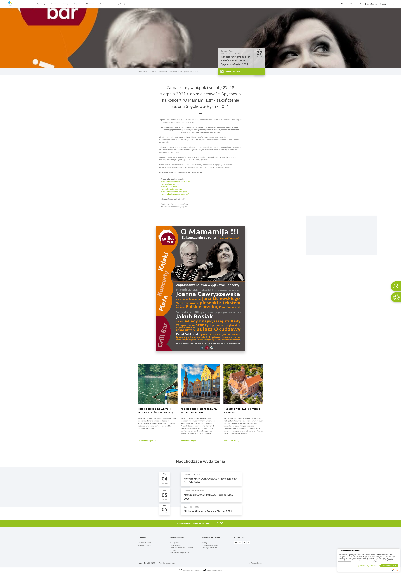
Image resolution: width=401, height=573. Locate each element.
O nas (102, 4)
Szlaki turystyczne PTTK (210, 545)
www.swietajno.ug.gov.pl (170, 184)
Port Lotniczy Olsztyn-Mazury (179, 553)
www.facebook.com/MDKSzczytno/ (174, 191)
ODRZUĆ (363, 566)
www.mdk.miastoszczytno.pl (171, 189)
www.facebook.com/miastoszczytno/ (175, 194)
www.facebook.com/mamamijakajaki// (175, 181)
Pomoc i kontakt (256, 563)
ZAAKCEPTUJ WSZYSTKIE (389, 566)
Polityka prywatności (167, 563)
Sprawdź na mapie (232, 71)
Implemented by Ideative (214, 570)
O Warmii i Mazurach (144, 543)
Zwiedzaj (54, 4)
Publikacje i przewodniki (209, 548)
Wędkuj (204, 543)
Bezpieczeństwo (175, 545)
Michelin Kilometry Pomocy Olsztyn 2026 (208, 511)
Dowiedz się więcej (145, 441)
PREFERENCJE (374, 566)
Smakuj (65, 4)
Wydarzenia (90, 4)
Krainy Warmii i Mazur (144, 545)
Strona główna (142, 72)
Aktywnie (77, 4)
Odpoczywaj (41, 4)
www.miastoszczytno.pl (170, 186)
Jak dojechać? (174, 543)
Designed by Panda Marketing (191, 570)
